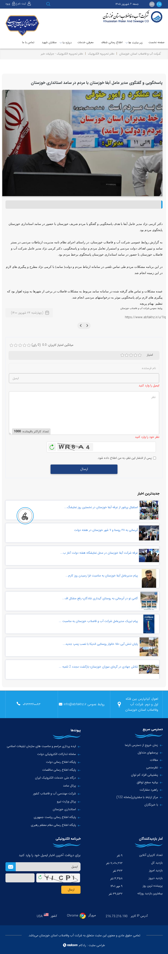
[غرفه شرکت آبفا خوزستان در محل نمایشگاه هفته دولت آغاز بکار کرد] (149, 555)
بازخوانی (52, 446)
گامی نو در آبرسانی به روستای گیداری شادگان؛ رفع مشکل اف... (100, 598)
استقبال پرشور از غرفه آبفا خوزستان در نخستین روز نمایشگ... (101, 507)
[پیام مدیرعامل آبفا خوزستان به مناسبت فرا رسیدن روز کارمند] (149, 578)
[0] (11, 345)
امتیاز (150, 355)
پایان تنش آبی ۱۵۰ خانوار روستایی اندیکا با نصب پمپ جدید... (100, 643)
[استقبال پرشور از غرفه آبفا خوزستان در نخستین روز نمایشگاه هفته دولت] (149, 510)
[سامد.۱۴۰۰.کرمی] (82, 142)
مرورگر (92, 915)
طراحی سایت (97, 945)
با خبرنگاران (151, 804)
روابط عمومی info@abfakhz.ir (84, 704)
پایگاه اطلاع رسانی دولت (61, 762)
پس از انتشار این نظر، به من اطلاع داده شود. (124, 458)
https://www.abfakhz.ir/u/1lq (145, 317)
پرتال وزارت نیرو (66, 801)
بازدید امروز (156, 870)
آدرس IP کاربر (139, 915)
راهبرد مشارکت (149, 789)
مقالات (154, 760)
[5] (140, 355)
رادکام (82, 945)
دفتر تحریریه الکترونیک (101, 53)
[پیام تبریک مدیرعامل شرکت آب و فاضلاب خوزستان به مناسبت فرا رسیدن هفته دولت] (149, 624)
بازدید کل (157, 862)
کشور (54, 915)
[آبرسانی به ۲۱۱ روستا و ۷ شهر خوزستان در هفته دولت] (149, 532)
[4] (135, 355)
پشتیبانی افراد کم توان (144, 774)
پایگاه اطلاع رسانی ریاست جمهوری (55, 817)
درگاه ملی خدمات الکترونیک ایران (55, 778)
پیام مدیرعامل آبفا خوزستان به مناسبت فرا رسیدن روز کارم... (102, 575)
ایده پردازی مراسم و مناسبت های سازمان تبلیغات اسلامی (41, 746)
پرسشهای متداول (148, 752)
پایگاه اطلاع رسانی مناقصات (59, 770)
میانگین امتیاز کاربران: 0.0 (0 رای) (52, 345)
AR (152, 4)
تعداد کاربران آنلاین (151, 855)
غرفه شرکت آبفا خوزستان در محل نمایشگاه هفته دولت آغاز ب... (99, 552)
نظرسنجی (152, 767)
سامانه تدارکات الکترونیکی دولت (56, 754)
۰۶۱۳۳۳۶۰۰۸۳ (31, 704)
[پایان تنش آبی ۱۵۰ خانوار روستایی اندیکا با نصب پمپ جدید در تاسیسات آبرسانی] (149, 646)
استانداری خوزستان (64, 809)
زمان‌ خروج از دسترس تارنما (141, 745)
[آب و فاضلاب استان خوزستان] (132, 16)
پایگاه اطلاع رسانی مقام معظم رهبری (53, 825)
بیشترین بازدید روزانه (150, 893)
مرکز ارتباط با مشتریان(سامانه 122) (137, 797)
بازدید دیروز (156, 878)
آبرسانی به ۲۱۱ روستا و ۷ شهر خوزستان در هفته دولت (106, 530)
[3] (131, 355)
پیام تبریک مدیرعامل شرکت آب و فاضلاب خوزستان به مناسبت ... (98, 621)
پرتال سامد (69, 785)
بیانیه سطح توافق (147, 782)
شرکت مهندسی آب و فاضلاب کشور (54, 793)
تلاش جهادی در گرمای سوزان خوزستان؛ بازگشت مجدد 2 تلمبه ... (98, 666)
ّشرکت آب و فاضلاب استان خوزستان (140, 53)
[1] (122, 355)
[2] (127, 355)
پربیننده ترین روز (153, 885)
